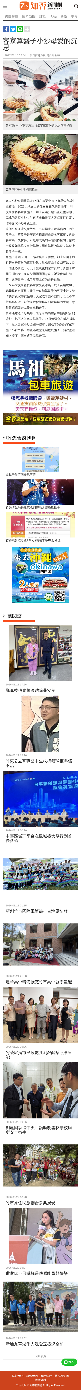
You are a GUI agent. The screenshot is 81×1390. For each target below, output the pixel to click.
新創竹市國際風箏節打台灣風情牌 (37, 911)
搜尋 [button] (77, 7)
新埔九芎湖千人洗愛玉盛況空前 (35, 1344)
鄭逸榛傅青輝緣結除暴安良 (30, 690)
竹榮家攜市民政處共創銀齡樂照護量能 (39, 1054)
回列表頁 (40, 1356)
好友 (71, 1362)
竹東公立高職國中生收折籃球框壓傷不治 (39, 763)
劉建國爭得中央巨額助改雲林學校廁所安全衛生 (39, 1130)
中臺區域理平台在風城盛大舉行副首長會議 (39, 838)
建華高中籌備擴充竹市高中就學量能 (39, 981)
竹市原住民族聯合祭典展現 (30, 1202)
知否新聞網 (40, 6)
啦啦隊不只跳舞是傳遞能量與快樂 (37, 1273)
